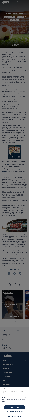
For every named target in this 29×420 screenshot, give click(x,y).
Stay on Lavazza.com (14, 416)
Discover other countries (14, 411)
